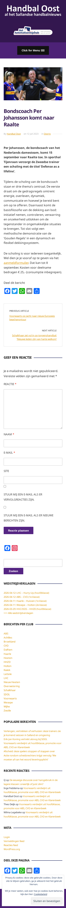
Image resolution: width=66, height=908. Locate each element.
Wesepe (8, 702)
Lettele (8, 674)
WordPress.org (12, 849)
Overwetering (12, 686)
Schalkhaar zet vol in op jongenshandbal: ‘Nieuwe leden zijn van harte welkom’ (34, 337)
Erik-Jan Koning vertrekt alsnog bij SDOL (25, 739)
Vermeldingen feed (14, 841)
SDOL (7, 694)
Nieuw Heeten (12, 682)
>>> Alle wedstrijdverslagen (18, 613)
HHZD (7, 662)
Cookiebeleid (40, 894)
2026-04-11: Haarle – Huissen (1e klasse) (25, 601)
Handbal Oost (14, 133)
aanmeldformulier (16, 263)
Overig (47, 133)
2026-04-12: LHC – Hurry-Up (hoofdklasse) (26, 592)
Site (6, 471)
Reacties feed (11, 845)
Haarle (7, 654)
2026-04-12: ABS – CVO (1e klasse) (22, 596)
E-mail (9, 452)
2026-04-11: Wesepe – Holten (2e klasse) (25, 605)
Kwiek (7, 670)
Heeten (8, 658)
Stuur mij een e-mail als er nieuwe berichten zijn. (28, 517)
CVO (6, 645)
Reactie (10, 384)
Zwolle (7, 710)
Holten (7, 666)
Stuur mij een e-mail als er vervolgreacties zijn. (23, 497)
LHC (6, 678)
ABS (6, 633)
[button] (33, 50)
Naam (9, 434)
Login (7, 837)
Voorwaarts (10, 698)
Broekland (9, 641)
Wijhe (7, 706)
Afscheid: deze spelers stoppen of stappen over (29, 751)
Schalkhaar (10, 690)
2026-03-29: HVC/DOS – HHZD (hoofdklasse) (27, 609)
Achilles (8, 637)
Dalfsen (8, 649)
